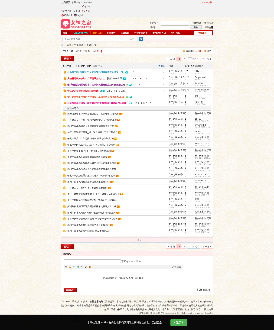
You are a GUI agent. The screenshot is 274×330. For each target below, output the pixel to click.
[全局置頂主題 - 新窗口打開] (64, 71)
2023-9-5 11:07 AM (202, 232)
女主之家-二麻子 (177, 77)
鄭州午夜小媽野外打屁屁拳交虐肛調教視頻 (88, 225)
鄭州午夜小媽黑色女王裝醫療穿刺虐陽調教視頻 (90, 126)
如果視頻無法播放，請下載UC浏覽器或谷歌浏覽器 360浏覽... (97, 103)
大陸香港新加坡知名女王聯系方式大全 (86, 78)
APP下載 (175, 32)
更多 (100, 65)
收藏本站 (76, 2)
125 (187, 77)
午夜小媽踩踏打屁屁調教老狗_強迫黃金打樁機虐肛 (92, 200)
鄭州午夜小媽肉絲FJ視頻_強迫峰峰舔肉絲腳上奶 (91, 212)
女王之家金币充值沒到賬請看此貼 (84, 91)
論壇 (65, 32)
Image (73, 266)
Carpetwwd (200, 77)
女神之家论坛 (96, 301)
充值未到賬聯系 (80, 32)
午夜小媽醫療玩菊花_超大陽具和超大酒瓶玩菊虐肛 (92, 132)
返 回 (172, 59)
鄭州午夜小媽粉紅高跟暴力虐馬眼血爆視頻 (88, 181)
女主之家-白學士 (177, 71)
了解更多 (157, 322)
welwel (198, 131)
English (86, 6)
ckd (196, 95)
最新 (77, 65)
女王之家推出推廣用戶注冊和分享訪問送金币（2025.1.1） (96, 97)
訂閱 (209, 50)
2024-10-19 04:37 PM (203, 214)
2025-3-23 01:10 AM (202, 207)
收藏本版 (193, 50)
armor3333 (200, 124)
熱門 (83, 65)
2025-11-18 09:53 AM (203, 158)
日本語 (76, 10)
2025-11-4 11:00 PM (202, 176)
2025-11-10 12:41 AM (203, 164)
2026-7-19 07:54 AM (202, 115)
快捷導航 (202, 32)
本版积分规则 (203, 289)
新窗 (163, 65)
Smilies (89, 266)
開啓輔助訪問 (200, 2)
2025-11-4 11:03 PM (202, 170)
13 (145, 78)
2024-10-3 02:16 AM (202, 220)
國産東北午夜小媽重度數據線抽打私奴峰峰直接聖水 (92, 113)
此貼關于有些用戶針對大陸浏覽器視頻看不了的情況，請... (96, 72)
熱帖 (89, 65)
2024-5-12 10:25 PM (202, 226)
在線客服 (125, 32)
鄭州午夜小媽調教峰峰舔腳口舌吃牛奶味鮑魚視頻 (91, 163)
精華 (94, 65)
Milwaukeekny (202, 89)
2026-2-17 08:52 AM (202, 139)
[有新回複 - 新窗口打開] (64, 113)
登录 (130, 277)
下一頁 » (137, 239)
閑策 (197, 199)
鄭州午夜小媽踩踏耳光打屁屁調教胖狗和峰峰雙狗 (91, 169)
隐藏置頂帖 (163, 72)
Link (77, 266)
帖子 (132, 39)
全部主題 (67, 65)
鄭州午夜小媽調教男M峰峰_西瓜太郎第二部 (89, 231)
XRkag (198, 71)
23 (186, 83)
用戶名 (153, 22)
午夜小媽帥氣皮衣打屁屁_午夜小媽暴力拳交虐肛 (91, 144)
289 (187, 89)
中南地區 (78, 44)
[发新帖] (67, 246)
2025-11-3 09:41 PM (202, 183)
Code (85, 266)
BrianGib (199, 83)
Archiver (66, 301)
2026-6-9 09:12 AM (202, 121)
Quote (81, 266)
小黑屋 (84, 301)
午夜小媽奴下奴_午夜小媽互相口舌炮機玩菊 (89, 151)
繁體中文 (66, 10)
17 (186, 71)
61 (186, 101)
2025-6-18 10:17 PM (202, 195)
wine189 (199, 101)
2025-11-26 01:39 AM (203, 152)
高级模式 (176, 266)
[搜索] (141, 39)
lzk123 (198, 118)
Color (70, 266)
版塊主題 (71, 108)
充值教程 (111, 32)
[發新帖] (67, 58)
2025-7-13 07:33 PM (202, 189)
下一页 (205, 246)
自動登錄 (197, 22)
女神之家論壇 (62, 45)
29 (123, 90)
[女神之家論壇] (76, 23)
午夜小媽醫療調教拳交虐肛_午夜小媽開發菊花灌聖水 (93, 194)
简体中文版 (206, 2)
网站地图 (208, 309)
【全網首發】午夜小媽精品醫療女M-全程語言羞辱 (92, 120)
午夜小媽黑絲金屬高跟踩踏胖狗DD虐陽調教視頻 (91, 175)
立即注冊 (208, 27)
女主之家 (173, 95)
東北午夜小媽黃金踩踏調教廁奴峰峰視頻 (87, 157)
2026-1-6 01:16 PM (202, 146)
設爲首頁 (66, 2)
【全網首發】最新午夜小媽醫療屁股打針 (87, 188)
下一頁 (205, 59)
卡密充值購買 (141, 32)
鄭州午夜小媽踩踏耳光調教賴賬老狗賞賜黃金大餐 (91, 206)
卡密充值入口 (159, 32)
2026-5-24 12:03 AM (202, 127)
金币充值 (97, 32)
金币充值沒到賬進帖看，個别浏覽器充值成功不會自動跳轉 (96, 84)
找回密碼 (208, 22)
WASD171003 (202, 143)
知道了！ (179, 322)
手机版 (75, 301)
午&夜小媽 (91, 44)
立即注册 (139, 277)
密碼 (152, 27)
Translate (87, 1)
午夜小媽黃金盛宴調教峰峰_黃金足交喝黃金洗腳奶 (92, 219)
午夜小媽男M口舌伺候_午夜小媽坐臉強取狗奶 (90, 138)
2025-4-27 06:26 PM (202, 201)
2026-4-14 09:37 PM (202, 133)
